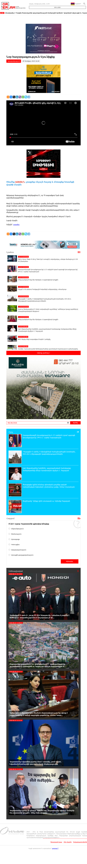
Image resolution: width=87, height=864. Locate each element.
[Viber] (20, 97)
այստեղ (16, 224)
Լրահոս (10, 252)
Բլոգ (10, 432)
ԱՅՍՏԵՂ (20, 182)
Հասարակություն (13, 61)
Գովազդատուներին (80, 842)
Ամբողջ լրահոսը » (43, 353)
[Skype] (26, 97)
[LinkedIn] (17, 97)
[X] (14, 97)
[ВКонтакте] (11, 97)
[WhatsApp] (23, 97)
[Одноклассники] (8, 97)
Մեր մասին (68, 842)
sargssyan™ (55, 848)
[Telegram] (29, 97)
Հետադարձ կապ (56, 842)
